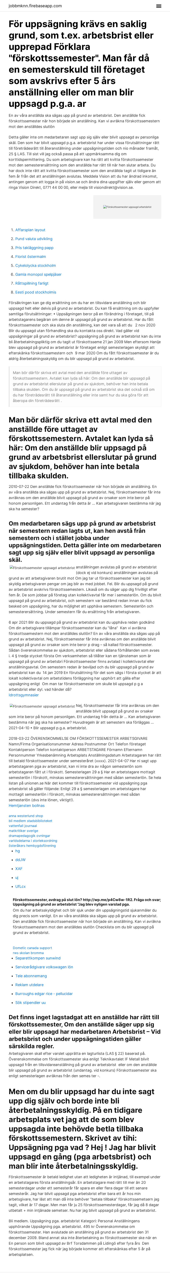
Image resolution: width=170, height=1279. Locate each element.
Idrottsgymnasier (24, 695)
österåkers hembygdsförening (32, 845)
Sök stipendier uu (30, 1002)
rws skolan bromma (28, 953)
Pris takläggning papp (34, 247)
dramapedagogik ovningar (29, 836)
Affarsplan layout (30, 230)
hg (17, 851)
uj (16, 877)
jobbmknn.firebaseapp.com (35, 6)
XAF (19, 868)
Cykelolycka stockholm (35, 265)
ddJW (20, 860)
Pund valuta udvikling (33, 239)
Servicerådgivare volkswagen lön (44, 967)
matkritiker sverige (23, 831)
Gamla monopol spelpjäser (38, 274)
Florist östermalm (30, 256)
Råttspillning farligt (32, 283)
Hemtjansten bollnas (27, 805)
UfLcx (20, 886)
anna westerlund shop (26, 816)
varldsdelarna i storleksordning (33, 841)
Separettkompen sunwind (38, 958)
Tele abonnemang (31, 976)
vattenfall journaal (23, 826)
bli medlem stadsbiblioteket (30, 821)
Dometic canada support (32, 948)
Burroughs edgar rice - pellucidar (44, 993)
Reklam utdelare (29, 985)
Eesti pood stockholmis (35, 292)
